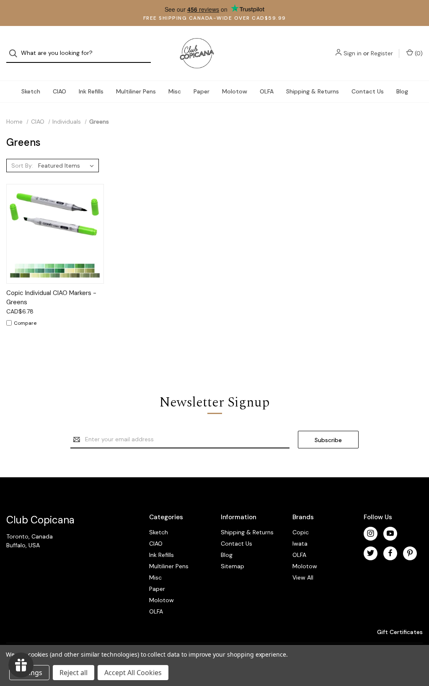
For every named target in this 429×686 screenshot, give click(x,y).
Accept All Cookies (133, 672)
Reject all (73, 672)
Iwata (300, 543)
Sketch (30, 91)
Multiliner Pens (136, 91)
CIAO (59, 91)
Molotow (234, 91)
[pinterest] (409, 553)
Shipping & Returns (312, 91)
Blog (402, 91)
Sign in (353, 53)
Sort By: (22, 165)
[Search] (15, 53)
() (418, 53)
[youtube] (390, 533)
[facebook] (390, 553)
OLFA (267, 91)
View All (302, 577)
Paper (201, 91)
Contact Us (367, 91)
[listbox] (67, 165)
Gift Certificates (399, 632)
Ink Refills (91, 91)
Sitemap (232, 566)
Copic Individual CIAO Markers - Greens (51, 298)
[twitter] (370, 553)
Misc (174, 91)
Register (382, 53)
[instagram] (370, 533)
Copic (300, 532)
